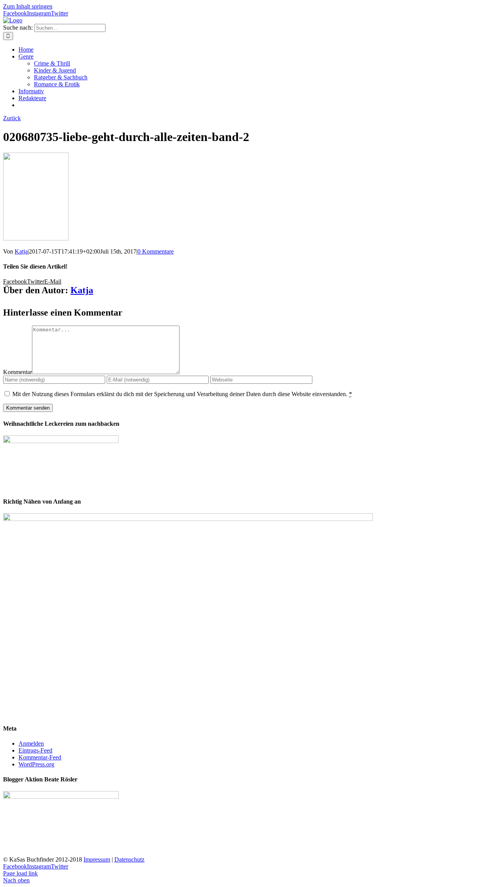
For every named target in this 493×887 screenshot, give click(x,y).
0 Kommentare (156, 251)
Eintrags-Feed (35, 750)
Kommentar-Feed (39, 757)
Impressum (97, 859)
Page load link (20, 873)
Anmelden (31, 743)
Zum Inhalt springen (27, 6)
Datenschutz (129, 859)
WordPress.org (36, 764)
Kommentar (17, 372)
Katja (21, 251)
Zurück (12, 118)
